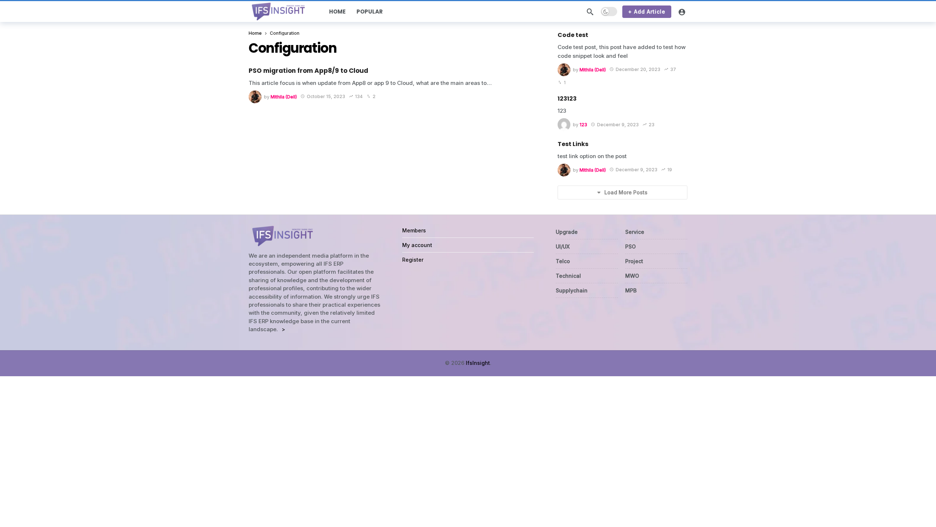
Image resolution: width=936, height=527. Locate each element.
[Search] (590, 11)
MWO (632, 276)
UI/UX (563, 246)
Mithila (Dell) (284, 96)
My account (417, 245)
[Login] (681, 11)
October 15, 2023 (326, 96)
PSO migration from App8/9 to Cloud (308, 70)
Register (412, 260)
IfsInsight (478, 363)
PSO (630, 246)
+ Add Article (646, 11)
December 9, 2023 (618, 124)
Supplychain (572, 290)
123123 (567, 98)
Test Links (573, 144)
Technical (568, 276)
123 (583, 124)
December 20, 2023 (638, 69)
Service (634, 232)
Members (414, 230)
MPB (631, 290)
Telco (563, 261)
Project (634, 261)
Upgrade (567, 232)
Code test (573, 35)
